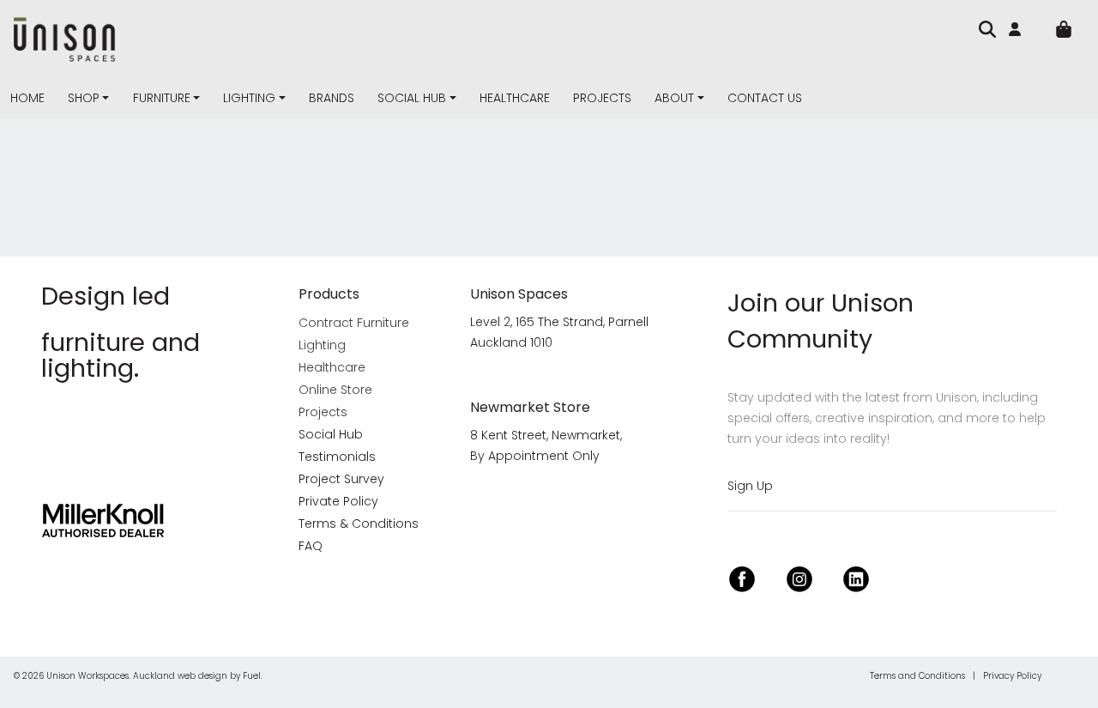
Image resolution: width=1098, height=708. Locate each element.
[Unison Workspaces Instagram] (799, 577)
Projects (602, 97)
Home (27, 97)
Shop (84, 97)
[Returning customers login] (1019, 29)
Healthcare (515, 97)
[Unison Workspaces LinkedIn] (856, 577)
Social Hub (411, 97)
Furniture (161, 97)
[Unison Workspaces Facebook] (742, 577)
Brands (331, 97)
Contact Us (764, 97)
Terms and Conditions (917, 675)
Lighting (249, 97)
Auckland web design (180, 675)
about (674, 97)
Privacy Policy (1012, 675)
